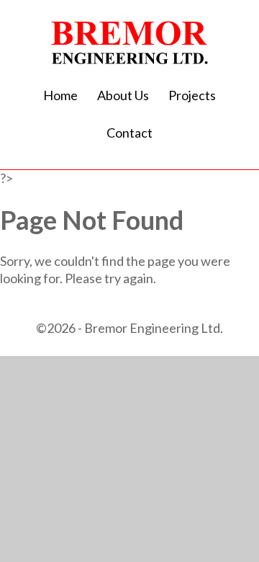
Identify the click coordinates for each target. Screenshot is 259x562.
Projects (192, 95)
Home (60, 95)
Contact (129, 132)
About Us (123, 95)
